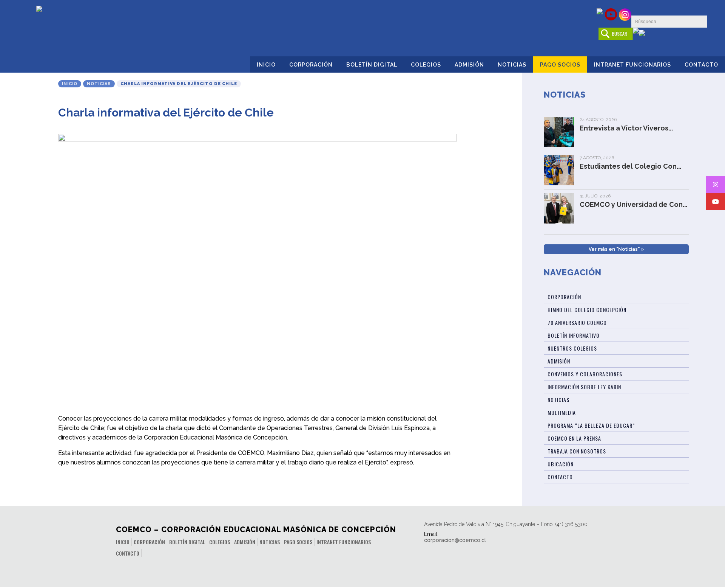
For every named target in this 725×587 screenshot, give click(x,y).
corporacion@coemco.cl (455, 540)
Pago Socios (560, 65)
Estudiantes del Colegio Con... (630, 166)
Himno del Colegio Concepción (587, 310)
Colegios (426, 65)
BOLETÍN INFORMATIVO (574, 335)
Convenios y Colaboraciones (585, 374)
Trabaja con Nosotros (577, 451)
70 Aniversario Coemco (577, 322)
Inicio (266, 65)
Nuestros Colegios (572, 348)
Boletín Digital (371, 65)
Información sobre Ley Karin (584, 387)
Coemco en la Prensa (574, 438)
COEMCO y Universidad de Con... (633, 204)
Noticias (512, 65)
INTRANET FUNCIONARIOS (632, 65)
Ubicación (561, 464)
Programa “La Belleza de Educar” (591, 425)
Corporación (311, 65)
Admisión (469, 65)
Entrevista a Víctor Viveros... (626, 128)
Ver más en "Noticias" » (616, 249)
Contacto (701, 65)
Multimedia (562, 412)
